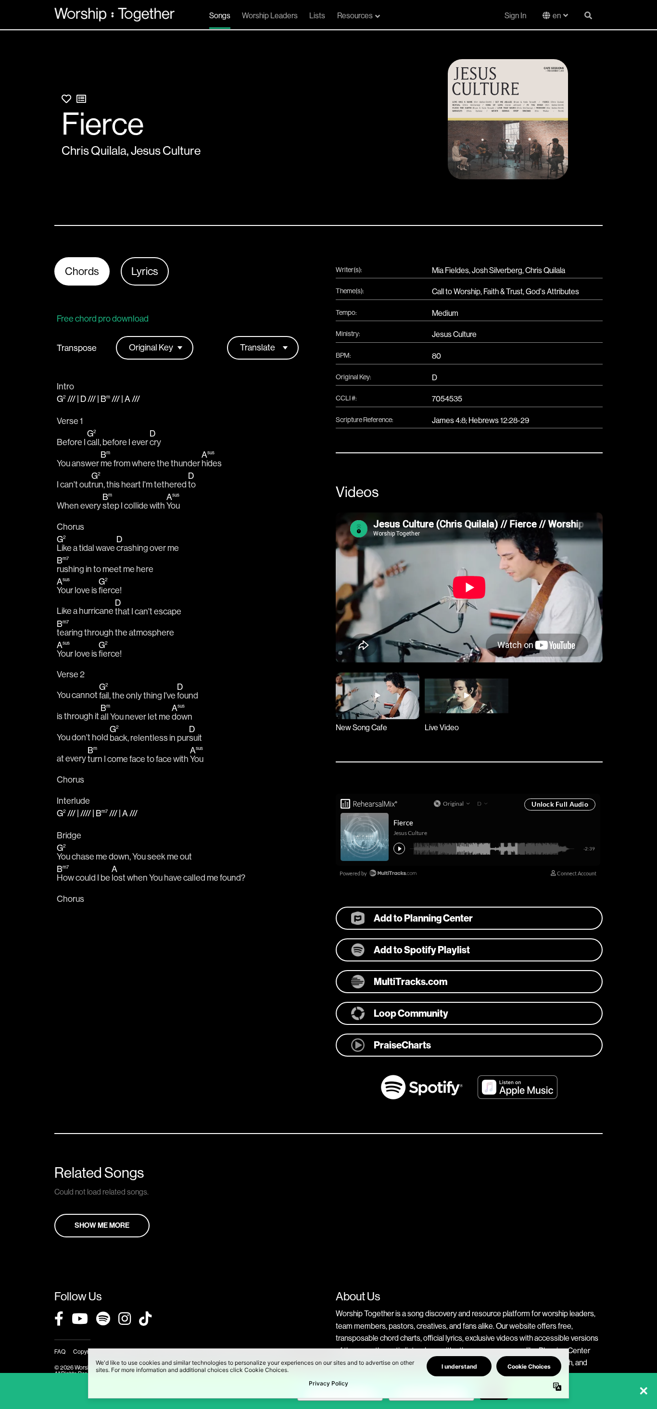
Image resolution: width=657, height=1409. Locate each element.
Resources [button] (355, 15)
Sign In (515, 15)
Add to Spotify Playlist (422, 950)
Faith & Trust (503, 291)
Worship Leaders (270, 15)
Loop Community (411, 1013)
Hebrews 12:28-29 (498, 420)
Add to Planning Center (423, 918)
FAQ (59, 1351)
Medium (445, 313)
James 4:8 (449, 420)
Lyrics (144, 271)
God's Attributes (552, 291)
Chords (82, 271)
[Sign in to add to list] (81, 99)
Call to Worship (456, 291)
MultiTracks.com (410, 981)
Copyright (85, 1351)
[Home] (114, 14)
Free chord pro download (103, 319)
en (557, 15)
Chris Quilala (94, 151)
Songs (219, 15)
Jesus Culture (166, 151)
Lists (317, 15)
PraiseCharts (402, 1045)
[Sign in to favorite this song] (66, 99)
